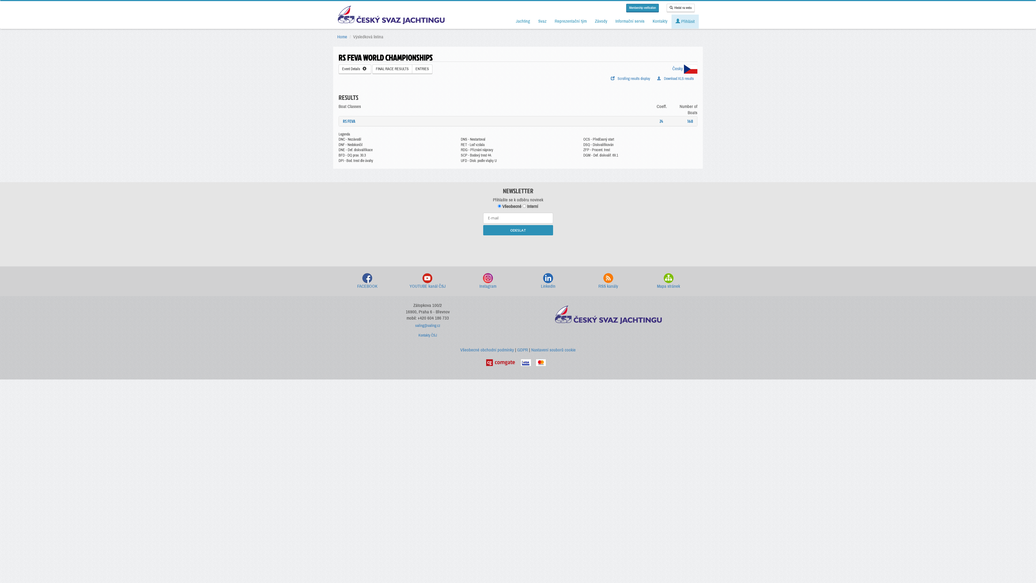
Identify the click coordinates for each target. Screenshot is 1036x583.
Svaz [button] (542, 21)
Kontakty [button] (660, 21)
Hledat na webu (683, 8)
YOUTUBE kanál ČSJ (428, 286)
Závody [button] (601, 21)
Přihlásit (687, 21)
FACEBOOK (367, 286)
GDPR (522, 350)
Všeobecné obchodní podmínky (487, 350)
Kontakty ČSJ (427, 335)
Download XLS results (678, 79)
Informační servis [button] (630, 21)
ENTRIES (422, 69)
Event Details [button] (352, 69)
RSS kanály (608, 286)
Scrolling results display (633, 79)
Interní (532, 206)
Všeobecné (511, 206)
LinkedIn (548, 286)
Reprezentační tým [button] (571, 21)
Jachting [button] (523, 21)
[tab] (518, 121)
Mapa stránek (668, 286)
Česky (678, 68)
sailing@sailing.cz (427, 326)
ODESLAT (518, 230)
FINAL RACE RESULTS (392, 69)
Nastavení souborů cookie (553, 350)
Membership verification (642, 8)
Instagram (487, 286)
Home (342, 37)
